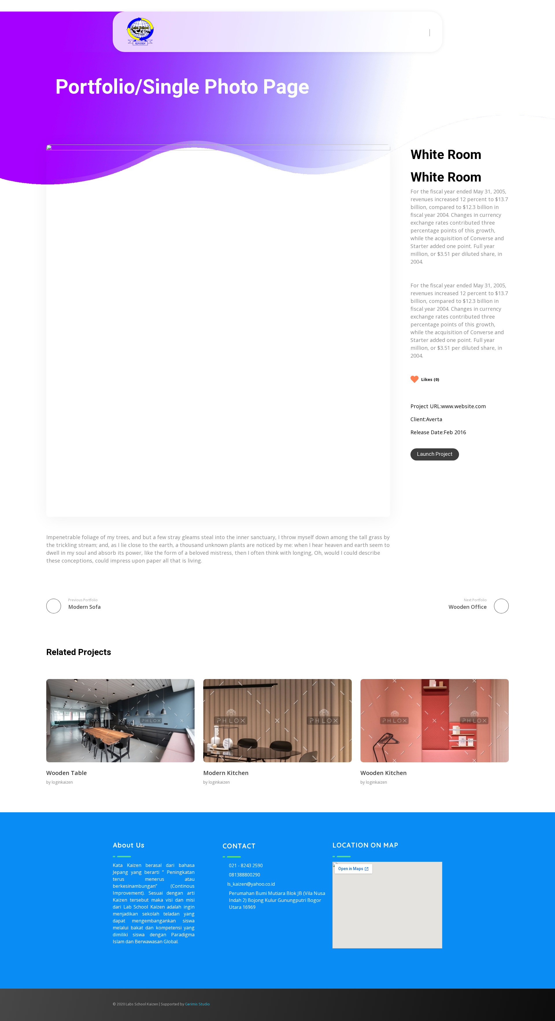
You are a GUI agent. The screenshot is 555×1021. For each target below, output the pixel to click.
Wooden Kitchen (383, 773)
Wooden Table (66, 773)
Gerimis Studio (197, 1004)
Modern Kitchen (226, 773)
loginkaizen (62, 782)
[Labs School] (140, 31)
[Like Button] (415, 379)
